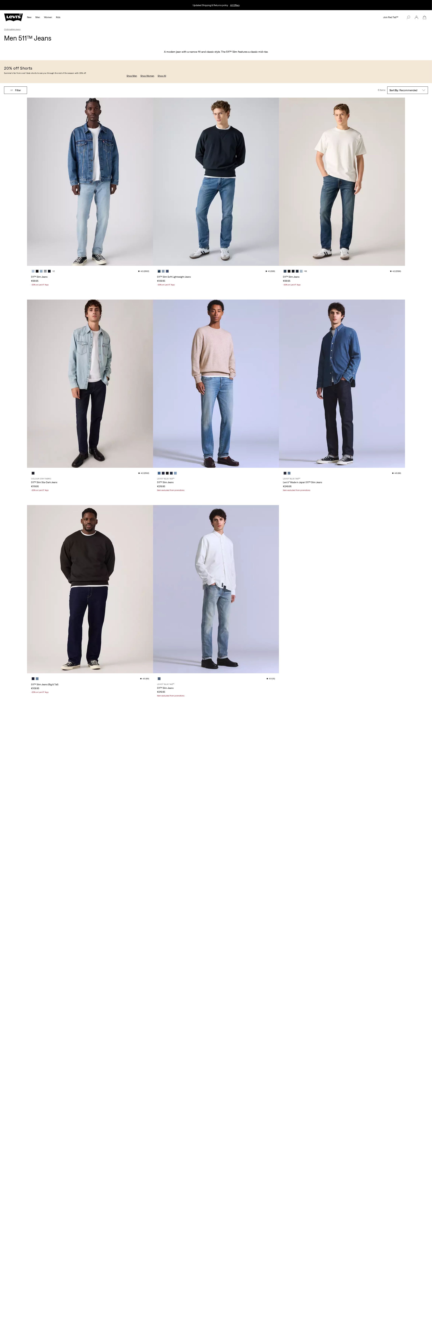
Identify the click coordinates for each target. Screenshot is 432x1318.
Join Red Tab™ (390, 17)
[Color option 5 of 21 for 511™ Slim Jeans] (301, 271)
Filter (18, 90)
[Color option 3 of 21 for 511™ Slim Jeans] (293, 271)
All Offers (234, 5)
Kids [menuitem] (58, 17)
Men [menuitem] (37, 17)
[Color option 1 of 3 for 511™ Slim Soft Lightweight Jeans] (159, 271)
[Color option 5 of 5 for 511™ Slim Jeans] (175, 473)
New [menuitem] (29, 17)
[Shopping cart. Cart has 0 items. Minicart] (424, 17)
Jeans (17, 29)
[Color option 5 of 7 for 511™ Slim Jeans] (49, 271)
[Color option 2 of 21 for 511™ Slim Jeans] (289, 271)
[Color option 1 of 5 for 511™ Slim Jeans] (159, 473)
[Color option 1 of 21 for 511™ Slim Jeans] (285, 271)
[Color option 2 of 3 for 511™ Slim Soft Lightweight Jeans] (163, 271)
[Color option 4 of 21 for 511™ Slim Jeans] (297, 271)
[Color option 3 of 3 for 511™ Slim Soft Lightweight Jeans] (167, 271)
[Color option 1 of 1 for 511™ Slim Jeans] (159, 679)
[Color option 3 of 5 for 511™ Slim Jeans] (167, 473)
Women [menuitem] (48, 17)
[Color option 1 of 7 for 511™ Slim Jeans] (33, 271)
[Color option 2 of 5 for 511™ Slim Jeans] (163, 473)
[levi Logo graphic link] (13, 17)
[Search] (408, 17)
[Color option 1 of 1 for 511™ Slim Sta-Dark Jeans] (33, 473)
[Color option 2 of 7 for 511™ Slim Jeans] (37, 271)
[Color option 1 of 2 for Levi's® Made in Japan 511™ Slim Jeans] (285, 473)
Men (13, 29)
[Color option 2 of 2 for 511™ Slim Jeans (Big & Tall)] (37, 679)
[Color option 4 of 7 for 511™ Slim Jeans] (45, 271)
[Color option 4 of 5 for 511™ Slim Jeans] (171, 473)
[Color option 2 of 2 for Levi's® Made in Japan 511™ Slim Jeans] (289, 473)
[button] (416, 17)
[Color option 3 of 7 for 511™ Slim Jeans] (41, 271)
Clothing (7, 29)
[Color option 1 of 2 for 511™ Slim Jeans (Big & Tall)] (33, 679)
